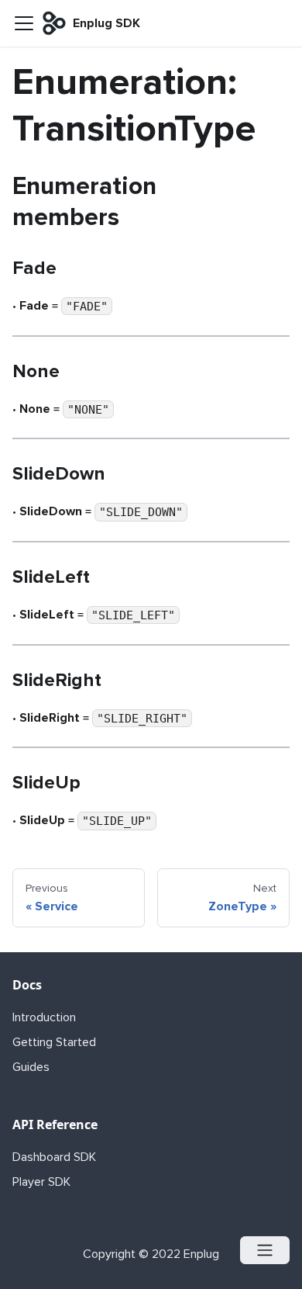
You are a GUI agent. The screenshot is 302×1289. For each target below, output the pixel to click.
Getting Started (54, 1042)
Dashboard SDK (54, 1157)
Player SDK (41, 1182)
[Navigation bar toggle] (24, 23)
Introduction (44, 1017)
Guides (31, 1067)
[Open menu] (265, 1250)
